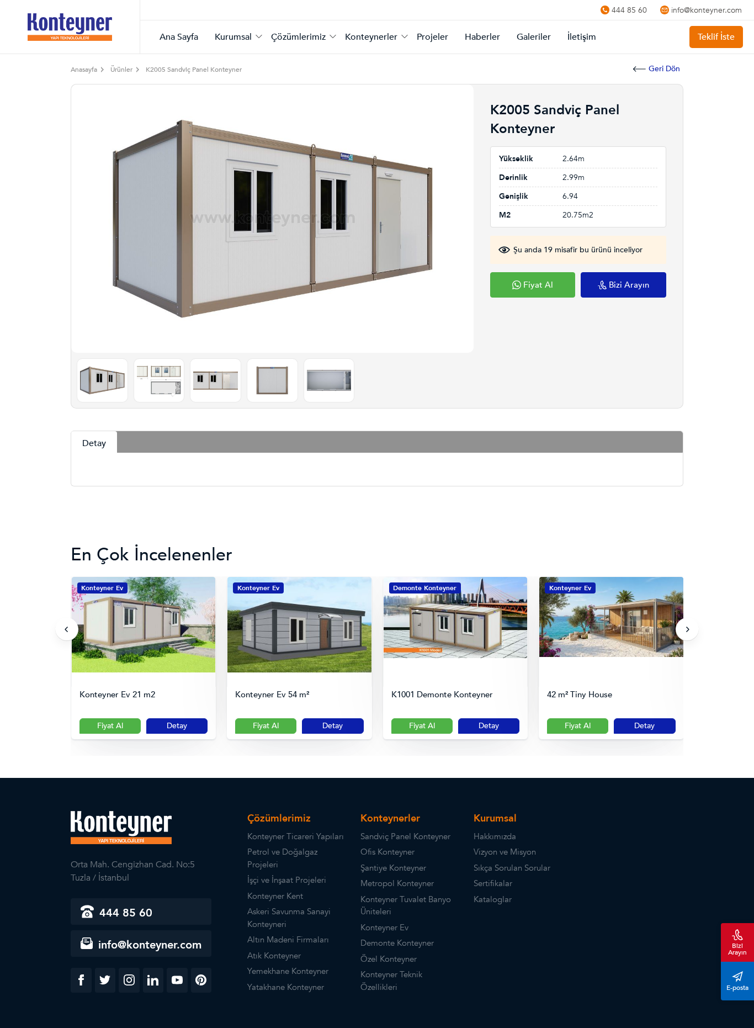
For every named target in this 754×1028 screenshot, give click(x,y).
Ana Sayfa (179, 37)
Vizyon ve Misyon (505, 851)
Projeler (432, 37)
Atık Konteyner (274, 955)
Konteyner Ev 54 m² (272, 695)
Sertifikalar (493, 883)
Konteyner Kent (275, 896)
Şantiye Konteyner (393, 867)
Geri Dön (664, 68)
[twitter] (105, 980)
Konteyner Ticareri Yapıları (295, 836)
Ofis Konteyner (387, 851)
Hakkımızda (495, 836)
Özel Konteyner (388, 959)
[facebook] (81, 980)
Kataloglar (493, 899)
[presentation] (66, 629)
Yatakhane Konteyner (285, 987)
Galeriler (534, 37)
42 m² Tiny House (579, 695)
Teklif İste (716, 37)
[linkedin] (153, 980)
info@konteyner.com (706, 10)
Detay (177, 725)
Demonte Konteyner (424, 588)
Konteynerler (371, 37)
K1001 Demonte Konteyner (442, 695)
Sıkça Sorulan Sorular (512, 867)
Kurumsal (233, 37)
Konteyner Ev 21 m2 (117, 695)
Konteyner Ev (102, 588)
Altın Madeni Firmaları (288, 939)
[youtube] (177, 980)
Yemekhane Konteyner (287, 971)
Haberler (482, 37)
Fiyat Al (110, 725)
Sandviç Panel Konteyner (405, 836)
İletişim (581, 37)
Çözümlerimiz (298, 37)
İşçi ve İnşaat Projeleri (286, 880)
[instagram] (129, 980)
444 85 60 (629, 10)
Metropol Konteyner (397, 883)
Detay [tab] (94, 443)
